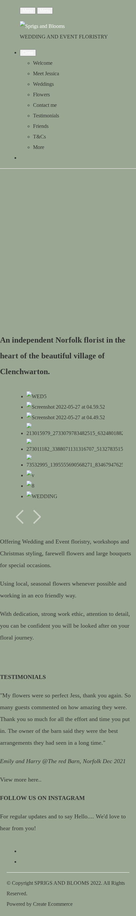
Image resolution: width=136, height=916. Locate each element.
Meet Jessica (46, 73)
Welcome (42, 63)
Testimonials (46, 115)
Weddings (43, 84)
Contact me (45, 105)
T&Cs (39, 136)
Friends (41, 126)
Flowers (41, 94)
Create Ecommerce (53, 904)
